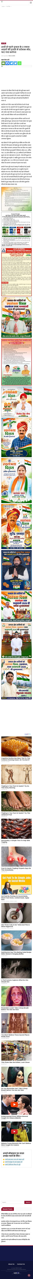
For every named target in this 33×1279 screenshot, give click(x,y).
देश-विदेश (4, 43)
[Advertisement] (16, 24)
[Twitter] (15, 63)
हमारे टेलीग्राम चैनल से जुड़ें (12, 1164)
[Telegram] (11, 63)
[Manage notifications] (29, 1275)
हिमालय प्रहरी (19, 1268)
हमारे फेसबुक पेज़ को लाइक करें (13, 1162)
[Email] (3, 63)
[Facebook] (7, 63)
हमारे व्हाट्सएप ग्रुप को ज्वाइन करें (14, 1159)
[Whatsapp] (19, 63)
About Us (11, 1264)
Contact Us (21, 1264)
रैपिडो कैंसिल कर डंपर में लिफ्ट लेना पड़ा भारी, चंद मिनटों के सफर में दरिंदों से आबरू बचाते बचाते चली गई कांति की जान (16, 1216)
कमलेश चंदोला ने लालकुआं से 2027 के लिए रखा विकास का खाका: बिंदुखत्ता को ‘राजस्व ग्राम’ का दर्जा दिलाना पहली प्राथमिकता (16, 1223)
